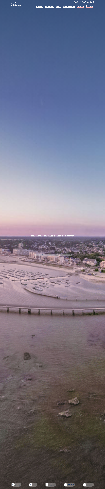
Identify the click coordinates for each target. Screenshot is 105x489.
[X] (91, 2)
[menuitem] (39, 6)
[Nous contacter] (75, 2)
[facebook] (83, 2)
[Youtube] (88, 2)
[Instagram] (85, 2)
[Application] (80, 2)
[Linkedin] (93, 2)
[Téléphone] (77, 2)
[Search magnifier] (70, 255)
